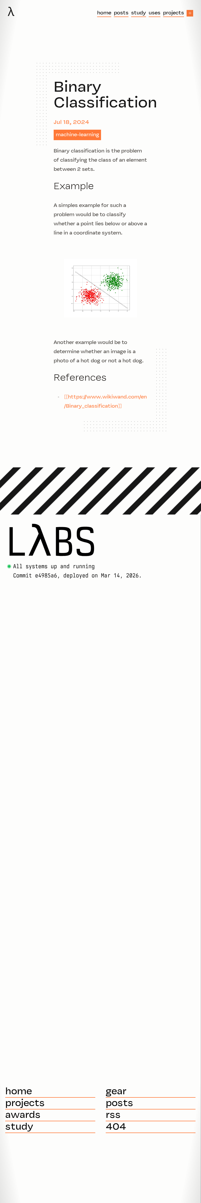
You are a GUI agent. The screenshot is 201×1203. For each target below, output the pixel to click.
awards (23, 1115)
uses (154, 13)
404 (116, 1127)
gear (116, 1092)
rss (113, 1115)
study (138, 13)
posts (121, 13)
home (104, 13)
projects (173, 13)
